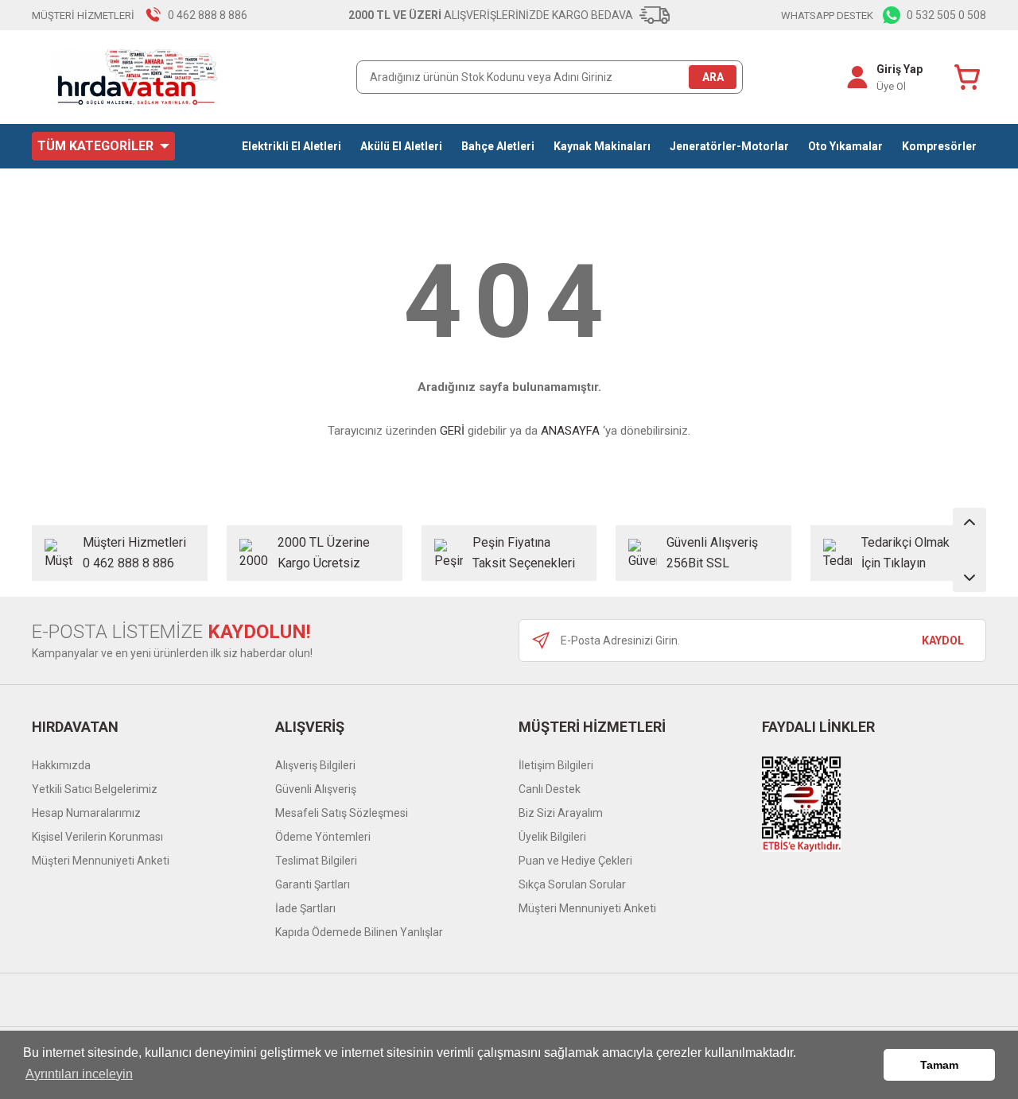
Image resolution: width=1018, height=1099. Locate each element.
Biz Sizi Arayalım (561, 813)
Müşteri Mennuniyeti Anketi (100, 860)
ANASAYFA (570, 431)
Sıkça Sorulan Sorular (572, 884)
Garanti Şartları (312, 884)
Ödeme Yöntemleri (323, 836)
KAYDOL (943, 640)
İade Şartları (305, 908)
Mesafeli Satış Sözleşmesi (341, 813)
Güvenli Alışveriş (315, 789)
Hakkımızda (61, 765)
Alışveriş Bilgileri (315, 765)
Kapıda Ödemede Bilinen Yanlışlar (359, 932)
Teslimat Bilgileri (316, 860)
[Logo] (138, 77)
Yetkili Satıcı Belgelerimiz (94, 789)
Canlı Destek (550, 789)
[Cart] (970, 77)
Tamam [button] (939, 1064)
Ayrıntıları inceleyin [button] (79, 1074)
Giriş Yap (899, 69)
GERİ (452, 431)
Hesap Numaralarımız (86, 813)
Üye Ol (891, 86)
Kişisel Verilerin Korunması (97, 836)
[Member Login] (857, 77)
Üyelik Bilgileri (552, 836)
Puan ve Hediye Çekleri (575, 860)
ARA (713, 77)
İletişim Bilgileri (556, 765)
